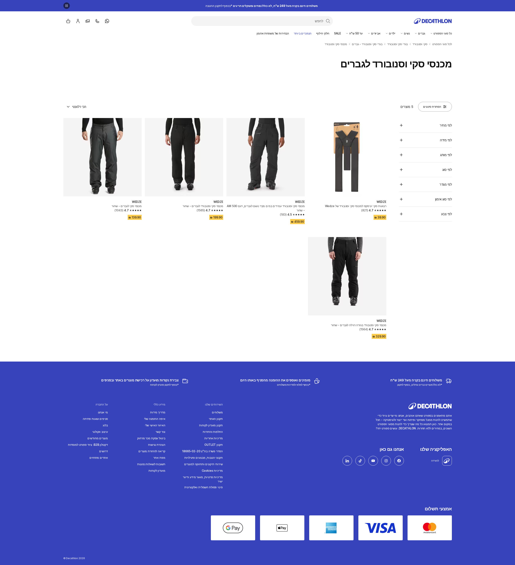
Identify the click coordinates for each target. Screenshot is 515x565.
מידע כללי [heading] (159, 404)
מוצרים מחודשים (97, 438)
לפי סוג (447, 170)
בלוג (105, 425)
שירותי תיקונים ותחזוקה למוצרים (203, 464)
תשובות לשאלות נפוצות (151, 464)
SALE (337, 33)
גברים (421, 33)
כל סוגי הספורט (442, 33)
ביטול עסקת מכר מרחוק (151, 438)
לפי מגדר (446, 184)
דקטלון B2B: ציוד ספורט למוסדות (88, 444)
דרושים (103, 451)
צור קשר (160, 431)
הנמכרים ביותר (302, 33)
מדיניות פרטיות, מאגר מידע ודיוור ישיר (203, 479)
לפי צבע (446, 214)
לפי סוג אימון (443, 199)
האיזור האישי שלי (155, 425)
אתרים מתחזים (98, 457)
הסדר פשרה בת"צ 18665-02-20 (202, 451)
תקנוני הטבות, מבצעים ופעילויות (203, 457)
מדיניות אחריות (213, 438)
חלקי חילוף (322, 33)
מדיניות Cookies (212, 470)
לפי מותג (446, 155)
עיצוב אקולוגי (100, 431)
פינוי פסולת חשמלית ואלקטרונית (203, 487)
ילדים (391, 33)
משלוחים (217, 412)
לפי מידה (446, 140)
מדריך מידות (157, 412)
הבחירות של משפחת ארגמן (273, 33)
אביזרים (375, 33)
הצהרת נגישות (156, 444)
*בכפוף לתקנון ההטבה (261, 5)
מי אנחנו (103, 412)
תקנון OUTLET (213, 444)
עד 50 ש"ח (355, 33)
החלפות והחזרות (213, 431)
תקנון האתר (216, 418)
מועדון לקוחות (157, 470)
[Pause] (66, 5)
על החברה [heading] (102, 404)
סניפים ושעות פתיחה (95, 418)
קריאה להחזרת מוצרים (151, 451)
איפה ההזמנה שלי (154, 418)
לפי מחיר (446, 125)
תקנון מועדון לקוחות (211, 425)
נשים (406, 33)
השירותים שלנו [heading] (214, 404)
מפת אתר (159, 457)
